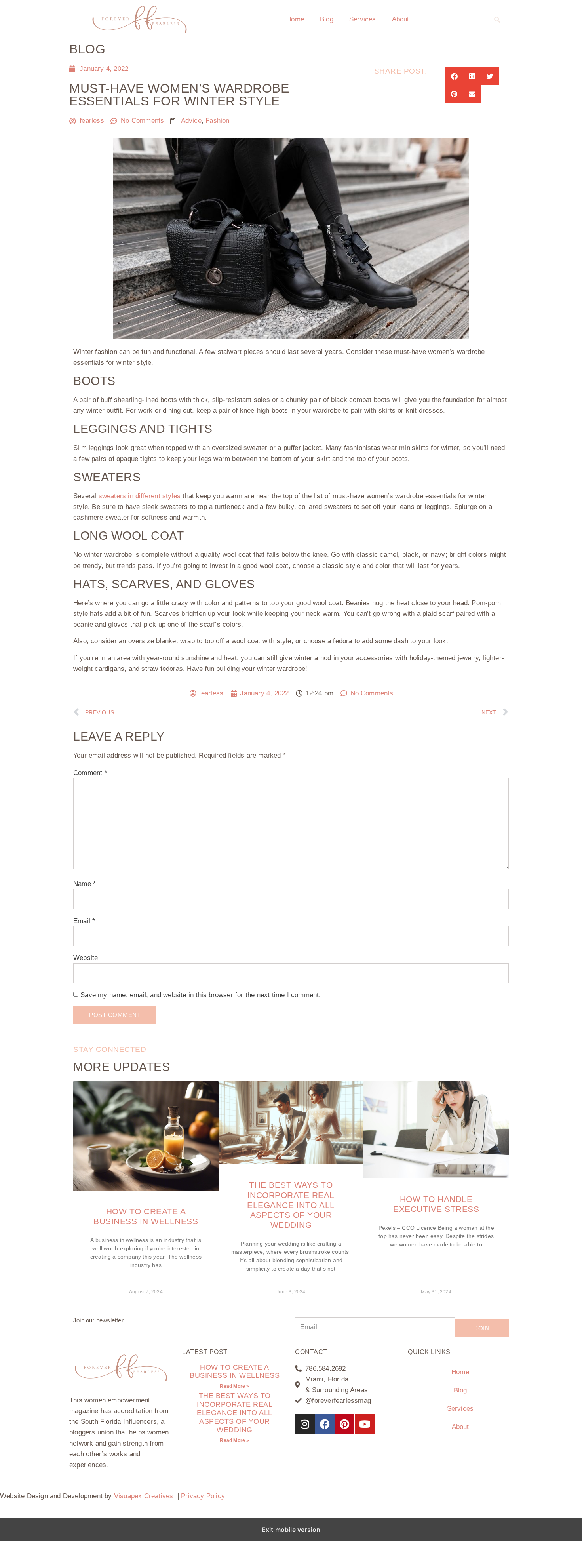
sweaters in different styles (140, 496)
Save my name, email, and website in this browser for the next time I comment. (200, 995)
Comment (90, 773)
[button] (497, 19)
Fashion (217, 120)
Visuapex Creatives (143, 1496)
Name (84, 883)
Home (295, 19)
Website (85, 957)
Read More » (234, 1386)
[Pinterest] (344, 1424)
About (400, 19)
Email (84, 921)
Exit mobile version (291, 1529)
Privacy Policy (203, 1496)
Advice (191, 120)
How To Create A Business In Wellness (235, 1371)
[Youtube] (365, 1424)
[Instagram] (305, 1424)
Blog (326, 19)
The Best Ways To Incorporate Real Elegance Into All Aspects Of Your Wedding (291, 1204)
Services (362, 19)
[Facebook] (325, 1424)
